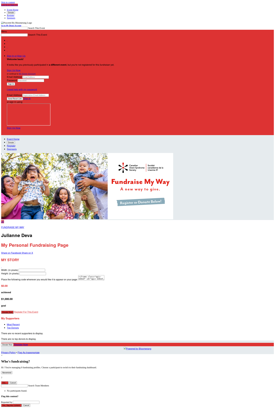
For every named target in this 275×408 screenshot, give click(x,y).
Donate (11, 13)
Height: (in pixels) (10, 273)
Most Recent (13, 324)
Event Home (12, 10)
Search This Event (36, 28)
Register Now (21, 344)
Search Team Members (38, 385)
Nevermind (6, 373)
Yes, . (4, 383)
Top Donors (13, 327)
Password (12, 80)
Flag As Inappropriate (29, 352)
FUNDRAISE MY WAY (12, 227)
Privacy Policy (8, 352)
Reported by (6, 402)
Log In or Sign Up (9, 5)
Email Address (14, 76)
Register (10, 15)
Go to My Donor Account (11, 25)
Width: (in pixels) (9, 270)
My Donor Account (27, 73)
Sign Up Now (13, 70)
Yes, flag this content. (11, 405)
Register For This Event (26, 312)
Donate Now (7, 312)
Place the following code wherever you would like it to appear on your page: (39, 279)
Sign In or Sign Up (16, 55)
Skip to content (8, 2)
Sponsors (11, 18)
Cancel (13, 383)
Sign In (27, 98)
